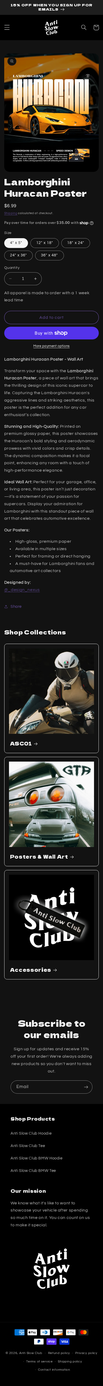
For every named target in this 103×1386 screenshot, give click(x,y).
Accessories (30, 969)
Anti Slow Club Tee (28, 1146)
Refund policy (59, 1353)
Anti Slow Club (30, 1353)
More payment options (51, 346)
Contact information (54, 1369)
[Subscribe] (86, 1086)
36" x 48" (49, 255)
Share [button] (16, 607)
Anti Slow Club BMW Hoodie (37, 1158)
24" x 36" (18, 255)
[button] (7, 27)
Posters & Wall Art (39, 856)
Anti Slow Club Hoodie (31, 1133)
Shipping (10, 213)
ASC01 (21, 743)
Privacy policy (86, 1353)
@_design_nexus (22, 590)
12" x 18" (44, 243)
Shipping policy (70, 1361)
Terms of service (39, 1361)
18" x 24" (75, 243)
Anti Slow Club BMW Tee (33, 1171)
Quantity (12, 268)
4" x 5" (16, 243)
